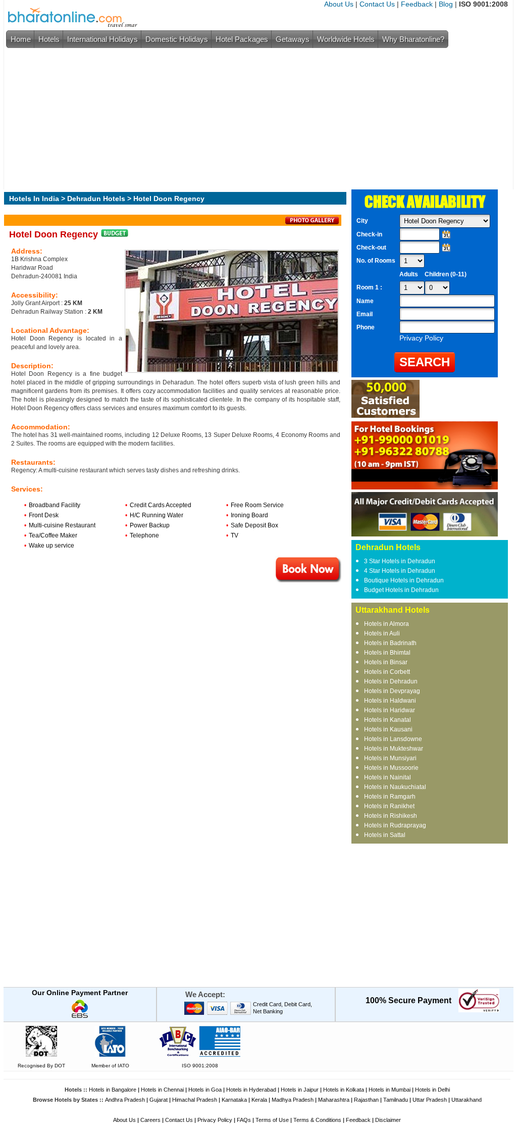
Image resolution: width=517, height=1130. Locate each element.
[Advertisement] (256, 118)
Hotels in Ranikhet (389, 806)
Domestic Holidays (176, 39)
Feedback (417, 4)
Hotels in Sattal (384, 835)
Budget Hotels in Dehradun (401, 590)
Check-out (371, 247)
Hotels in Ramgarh (390, 796)
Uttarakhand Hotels (392, 610)
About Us (338, 4)
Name (365, 301)
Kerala (259, 1100)
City (362, 220)
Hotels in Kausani (388, 729)
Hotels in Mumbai (389, 1090)
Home (21, 39)
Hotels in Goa (205, 1090)
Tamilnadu (395, 1100)
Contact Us (377, 4)
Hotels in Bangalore (112, 1090)
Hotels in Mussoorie (391, 767)
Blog (446, 4)
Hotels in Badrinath (390, 643)
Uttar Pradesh (429, 1100)
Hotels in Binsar (385, 662)
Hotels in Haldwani (390, 700)
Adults (408, 274)
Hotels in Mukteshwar (393, 748)
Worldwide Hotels (346, 39)
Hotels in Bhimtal (387, 652)
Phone (365, 327)
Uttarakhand (466, 1100)
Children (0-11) (446, 274)
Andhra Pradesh (125, 1100)
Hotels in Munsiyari (390, 758)
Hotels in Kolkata (343, 1090)
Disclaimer (388, 1120)
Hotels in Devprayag (392, 691)
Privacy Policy (214, 1120)
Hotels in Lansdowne (393, 739)
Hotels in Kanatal (387, 719)
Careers (150, 1120)
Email (364, 314)
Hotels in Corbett (387, 671)
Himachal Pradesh (194, 1100)
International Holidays (102, 39)
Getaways (292, 39)
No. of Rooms (375, 260)
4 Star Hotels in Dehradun (399, 570)
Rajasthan (366, 1100)
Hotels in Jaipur (300, 1090)
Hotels (49, 39)
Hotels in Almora (386, 623)
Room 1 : (370, 287)
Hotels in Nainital (387, 777)
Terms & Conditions (317, 1120)
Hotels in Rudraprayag (395, 825)
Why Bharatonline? (413, 39)
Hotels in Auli (382, 633)
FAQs (244, 1120)
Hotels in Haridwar (389, 710)
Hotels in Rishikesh (390, 815)
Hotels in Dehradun (391, 681)
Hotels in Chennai (162, 1090)
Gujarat (158, 1100)
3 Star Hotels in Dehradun (399, 561)
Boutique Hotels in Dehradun (404, 580)
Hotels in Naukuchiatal (395, 787)
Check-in (369, 234)
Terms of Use (272, 1120)
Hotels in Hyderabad (251, 1090)
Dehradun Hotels (96, 198)
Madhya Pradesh (293, 1100)
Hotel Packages (242, 39)
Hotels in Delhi (432, 1090)
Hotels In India (34, 198)
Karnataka (234, 1100)
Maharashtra (333, 1100)
